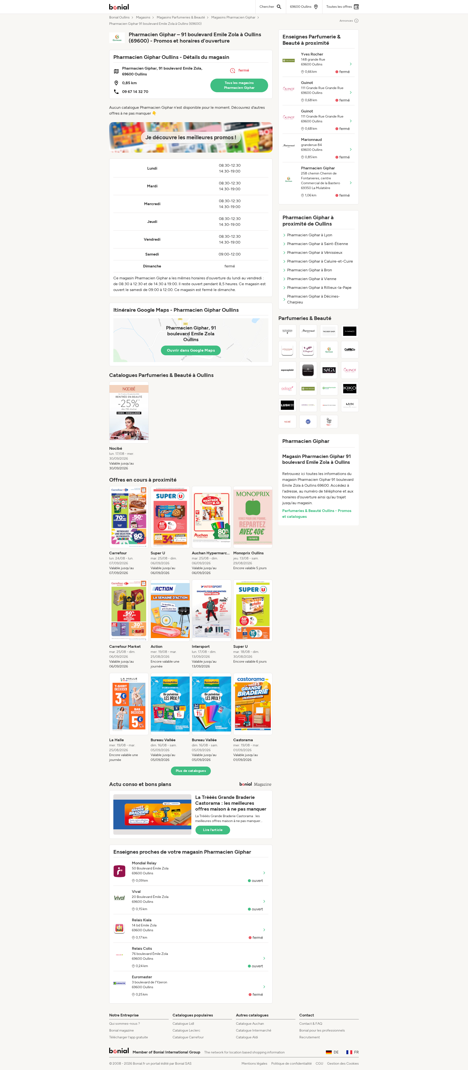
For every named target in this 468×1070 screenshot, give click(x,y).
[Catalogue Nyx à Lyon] (350, 405)
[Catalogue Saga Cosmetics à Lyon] (329, 370)
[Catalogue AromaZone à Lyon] (308, 405)
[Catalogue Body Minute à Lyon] (308, 422)
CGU (319, 1063)
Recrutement (309, 1037)
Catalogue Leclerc (186, 1030)
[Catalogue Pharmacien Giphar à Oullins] (329, 349)
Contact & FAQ (310, 1024)
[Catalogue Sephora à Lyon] (287, 331)
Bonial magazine (121, 1030)
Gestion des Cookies (343, 1063)
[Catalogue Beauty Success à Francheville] (329, 405)
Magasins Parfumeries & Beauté (181, 17)
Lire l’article (213, 830)
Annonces (346, 20)
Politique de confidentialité (291, 1063)
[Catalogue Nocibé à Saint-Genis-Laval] (287, 422)
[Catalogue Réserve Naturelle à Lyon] (308, 370)
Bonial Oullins (119, 17)
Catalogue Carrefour (188, 1037)
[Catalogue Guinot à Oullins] (350, 370)
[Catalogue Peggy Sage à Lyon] (329, 422)
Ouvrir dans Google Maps (191, 350)
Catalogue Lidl (183, 1024)
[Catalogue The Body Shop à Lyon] (329, 331)
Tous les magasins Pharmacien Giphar (239, 85)
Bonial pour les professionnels (322, 1030)
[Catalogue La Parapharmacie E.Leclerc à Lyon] (329, 388)
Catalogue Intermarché (253, 1030)
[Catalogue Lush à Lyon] (287, 405)
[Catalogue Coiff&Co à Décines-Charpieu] (350, 349)
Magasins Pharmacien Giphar (233, 17)
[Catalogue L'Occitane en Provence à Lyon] (287, 349)
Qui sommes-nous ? (124, 1024)
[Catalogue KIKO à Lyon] (350, 388)
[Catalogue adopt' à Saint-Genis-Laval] (287, 388)
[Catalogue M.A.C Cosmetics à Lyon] (350, 331)
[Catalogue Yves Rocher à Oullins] (308, 388)
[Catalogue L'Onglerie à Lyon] (308, 349)
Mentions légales (254, 1063)
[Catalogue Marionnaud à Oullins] (308, 331)
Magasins (143, 17)
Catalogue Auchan (250, 1024)
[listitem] (129, 426)
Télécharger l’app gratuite (128, 1037)
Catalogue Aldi (247, 1037)
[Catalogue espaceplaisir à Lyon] (287, 370)
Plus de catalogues (191, 771)
